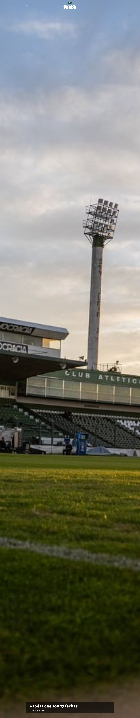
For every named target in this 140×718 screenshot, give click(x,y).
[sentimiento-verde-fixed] (70, 5)
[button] (27, 5)
